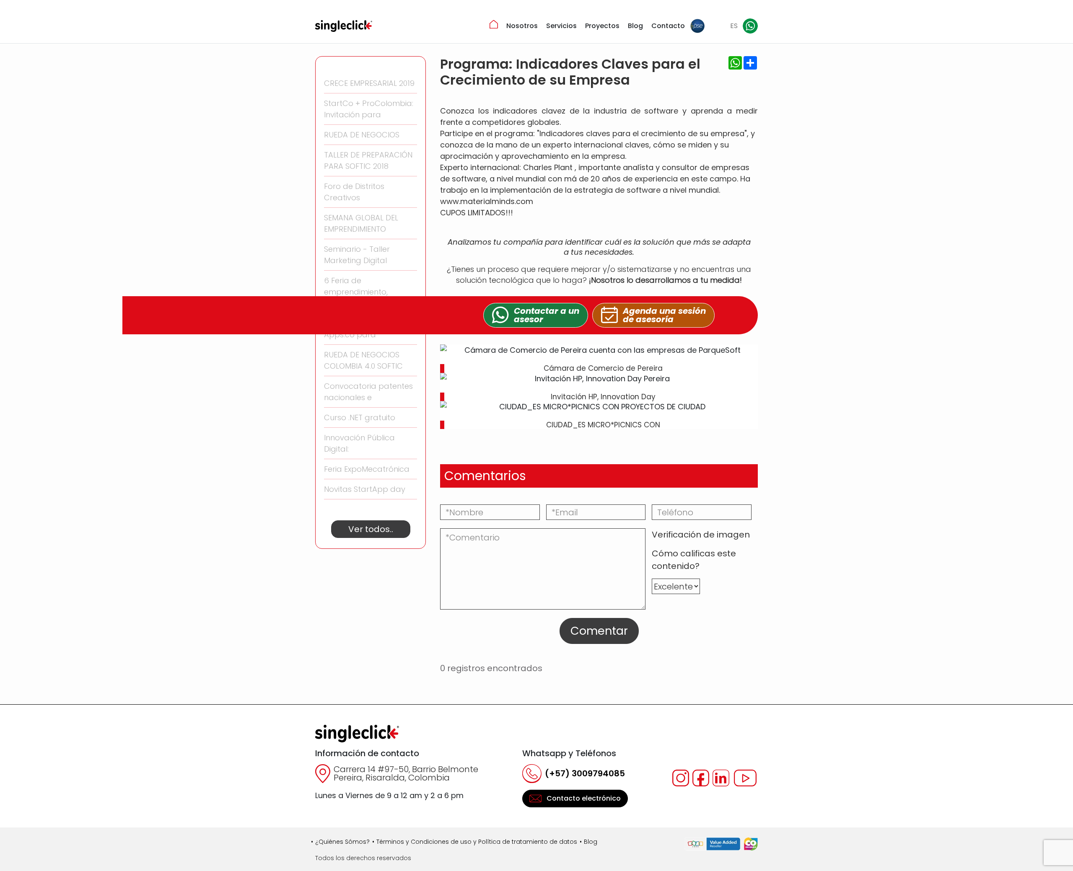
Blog (635, 26)
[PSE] (697, 26)
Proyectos (602, 26)
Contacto (668, 26)
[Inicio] (493, 24)
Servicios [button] (561, 26)
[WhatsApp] (750, 26)
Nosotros (522, 26)
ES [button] (734, 26)
